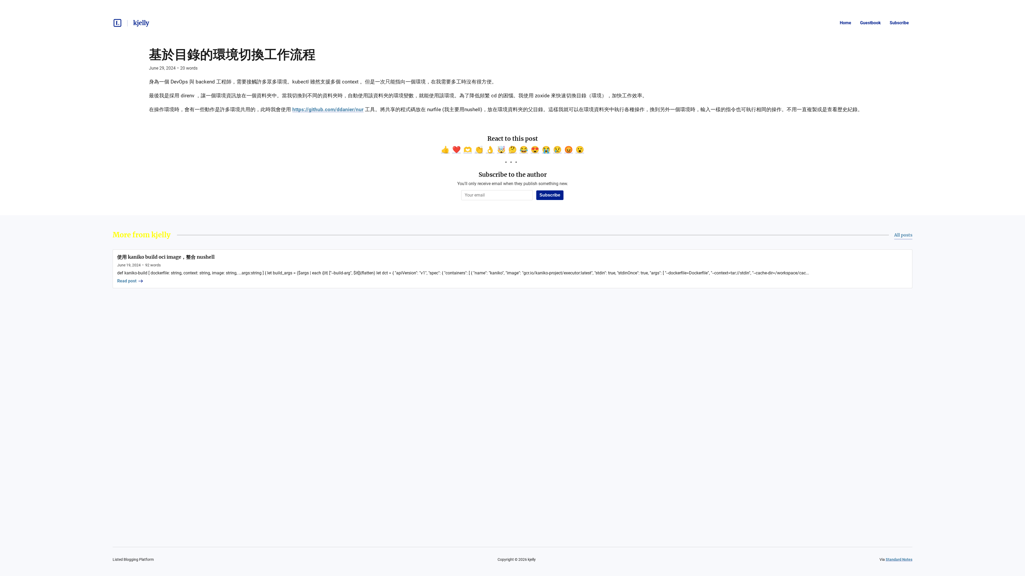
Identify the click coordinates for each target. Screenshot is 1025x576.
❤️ (456, 150)
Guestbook (870, 22)
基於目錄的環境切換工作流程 (232, 54)
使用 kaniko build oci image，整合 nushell (166, 257)
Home (845, 22)
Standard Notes (899, 559)
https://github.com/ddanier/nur (328, 109)
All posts (903, 235)
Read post (126, 280)
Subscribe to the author (513, 174)
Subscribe (899, 22)
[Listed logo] (117, 23)
